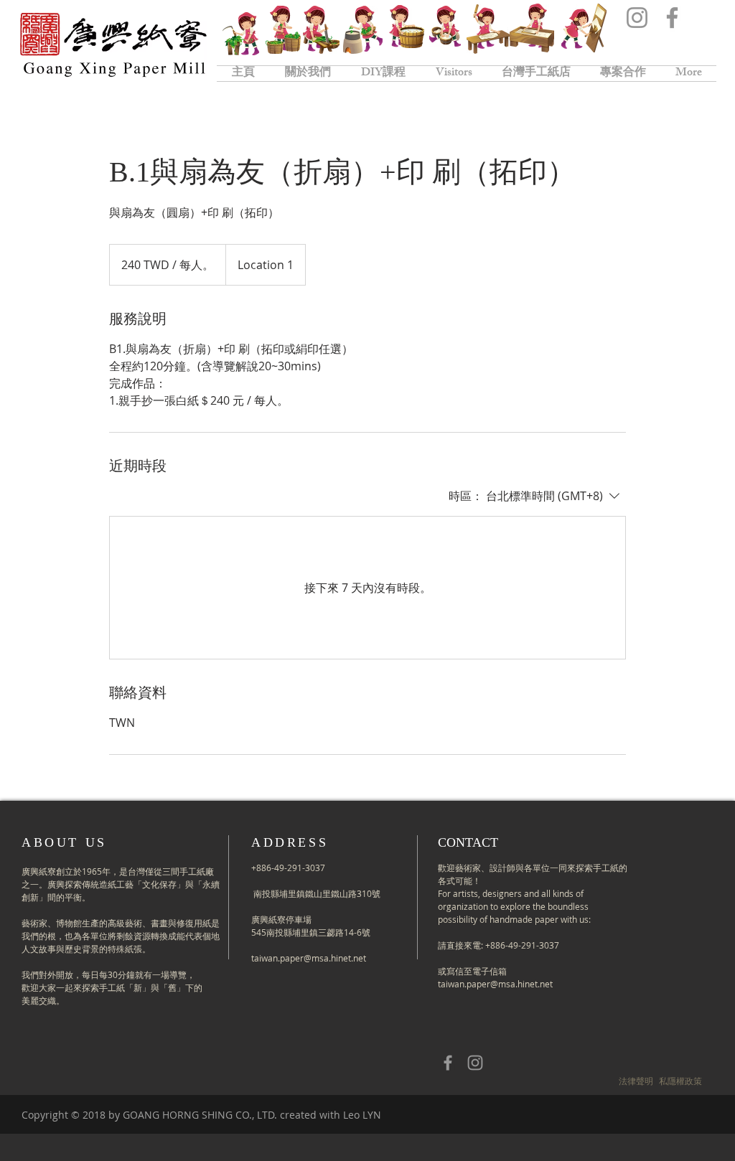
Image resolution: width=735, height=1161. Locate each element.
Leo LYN (362, 1115)
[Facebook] (672, 18)
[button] (636, 1080)
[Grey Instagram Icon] (475, 1063)
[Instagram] (637, 18)
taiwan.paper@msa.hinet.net (308, 958)
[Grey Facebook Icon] (448, 1063)
